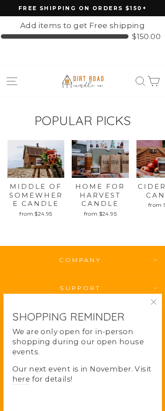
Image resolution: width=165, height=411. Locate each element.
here (21, 379)
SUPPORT (80, 288)
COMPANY (80, 259)
